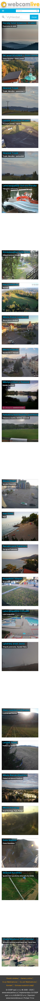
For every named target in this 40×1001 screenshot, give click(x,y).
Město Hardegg (11, 807)
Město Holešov (11, 349)
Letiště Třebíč (10, 742)
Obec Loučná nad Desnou (16, 710)
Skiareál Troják (10, 88)
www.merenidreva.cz (14, 998)
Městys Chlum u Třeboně (16, 382)
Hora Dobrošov (11, 284)
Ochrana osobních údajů (24, 985)
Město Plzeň (9, 481)
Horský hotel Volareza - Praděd (19, 23)
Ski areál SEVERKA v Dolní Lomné (20, 55)
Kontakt (9, 985)
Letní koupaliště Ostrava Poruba (20, 185)
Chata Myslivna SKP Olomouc (18, 939)
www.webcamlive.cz (10, 992)
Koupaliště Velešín (12, 578)
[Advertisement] (20, 971)
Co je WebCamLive (9, 982)
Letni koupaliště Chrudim (16, 611)
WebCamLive (20, 4)
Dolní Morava (9, 840)
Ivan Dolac (8, 513)
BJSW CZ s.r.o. (21, 995)
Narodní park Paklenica (15, 546)
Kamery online (26, 978)
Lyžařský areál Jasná (14, 643)
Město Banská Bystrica (15, 775)
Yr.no (32, 998)
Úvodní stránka (12, 978)
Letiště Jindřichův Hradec (16, 120)
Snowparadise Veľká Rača (16, 252)
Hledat (34, 17)
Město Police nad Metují (15, 317)
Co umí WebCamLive (28, 982)
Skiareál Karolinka (12, 872)
